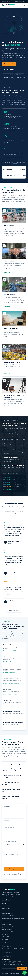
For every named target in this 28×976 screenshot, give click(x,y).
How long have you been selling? (13, 848)
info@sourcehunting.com (18, 1)
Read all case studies (14, 610)
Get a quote (21, 968)
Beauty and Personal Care (8, 929)
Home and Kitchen (6, 924)
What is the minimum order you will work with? (11, 776)
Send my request (14, 869)
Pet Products (5, 934)
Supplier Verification (6, 908)
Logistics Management (7, 913)
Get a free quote (8, 64)
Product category (9, 834)
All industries (5, 939)
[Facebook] (9, 899)
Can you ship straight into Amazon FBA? (11, 790)
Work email (7, 814)
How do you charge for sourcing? (11, 764)
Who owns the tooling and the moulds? (10, 783)
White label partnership (15, 973)
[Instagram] (6, 899)
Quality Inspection (6, 910)
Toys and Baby (5, 936)
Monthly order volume (10, 841)
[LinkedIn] (3, 899)
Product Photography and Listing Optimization (13, 918)
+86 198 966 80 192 (6, 947)
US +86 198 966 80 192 (7, 1)
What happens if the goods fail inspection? (10, 797)
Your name (7, 806)
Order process (5, 973)
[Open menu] (24, 5)
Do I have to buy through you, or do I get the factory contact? (12, 769)
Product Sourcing (6, 906)
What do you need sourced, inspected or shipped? (11, 855)
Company (6, 820)
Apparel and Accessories (8, 926)
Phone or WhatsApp (9, 827)
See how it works (9, 69)
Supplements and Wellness (8, 931)
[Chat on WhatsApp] (25, 973)
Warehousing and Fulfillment (8, 915)
